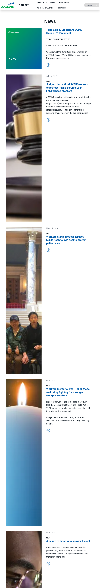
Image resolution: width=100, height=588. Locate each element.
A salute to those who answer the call (68, 541)
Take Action (64, 3)
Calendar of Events (44, 8)
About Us (40, 3)
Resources (61, 8)
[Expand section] (46, 3)
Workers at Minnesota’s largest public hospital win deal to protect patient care (66, 240)
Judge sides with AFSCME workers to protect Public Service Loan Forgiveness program (67, 88)
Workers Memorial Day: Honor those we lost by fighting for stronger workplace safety (68, 392)
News (52, 3)
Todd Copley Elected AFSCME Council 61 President (64, 31)
